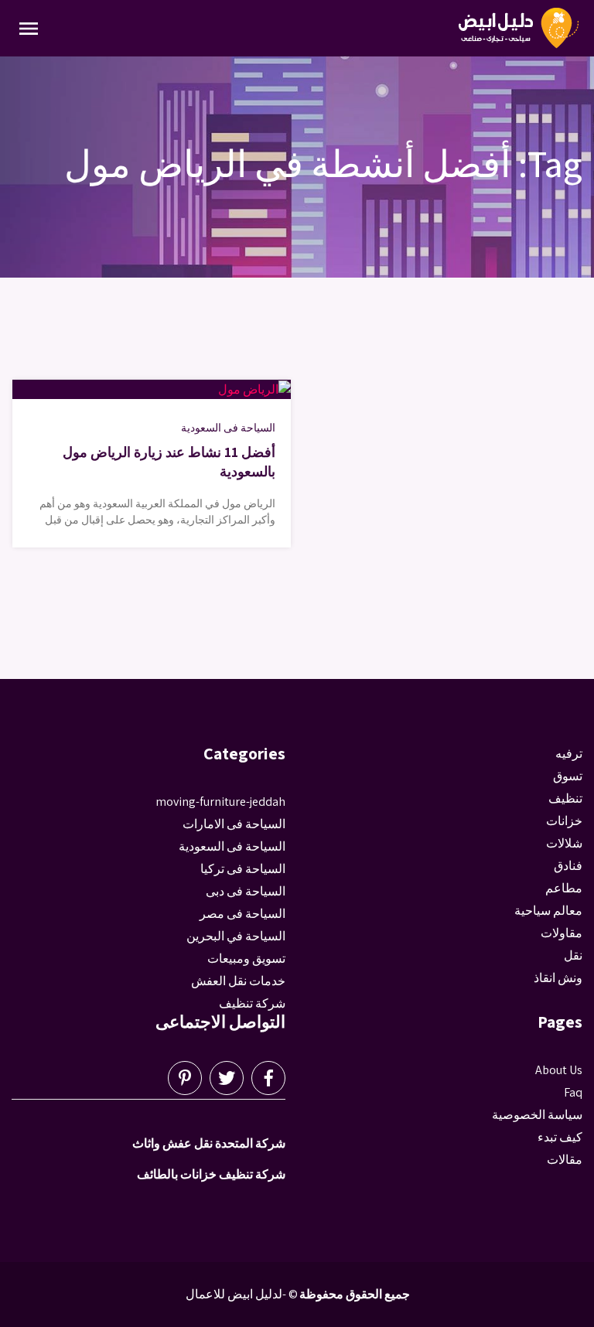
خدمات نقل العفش (238, 981)
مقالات (564, 1159)
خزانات (564, 821)
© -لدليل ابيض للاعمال (242, 1294)
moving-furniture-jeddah (220, 801)
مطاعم (563, 888)
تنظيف (565, 798)
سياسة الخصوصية (537, 1115)
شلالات (564, 843)
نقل (573, 955)
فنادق (568, 866)
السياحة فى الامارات (234, 824)
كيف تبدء (560, 1137)
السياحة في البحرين (235, 936)
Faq (573, 1092)
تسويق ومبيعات (246, 958)
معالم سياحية (548, 910)
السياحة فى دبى (245, 891)
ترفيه (568, 753)
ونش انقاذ (558, 978)
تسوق (567, 776)
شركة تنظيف (252, 1003)
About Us (558, 1070)
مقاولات (561, 933)
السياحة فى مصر (242, 914)
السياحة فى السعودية (228, 428)
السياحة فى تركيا (242, 869)
